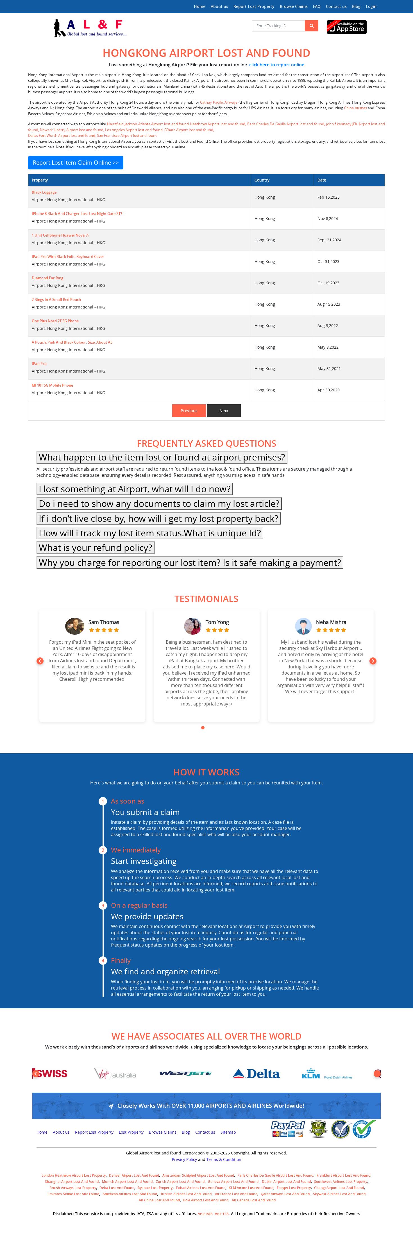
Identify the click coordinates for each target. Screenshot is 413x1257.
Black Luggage (44, 192)
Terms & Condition (223, 1159)
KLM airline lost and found (251, 1187)
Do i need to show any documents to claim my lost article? (159, 503)
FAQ (317, 6)
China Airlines (355, 108)
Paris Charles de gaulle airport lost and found (275, 1175)
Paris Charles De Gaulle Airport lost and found (285, 124)
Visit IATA (205, 1213)
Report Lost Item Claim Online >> (76, 162)
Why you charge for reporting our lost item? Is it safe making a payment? (190, 562)
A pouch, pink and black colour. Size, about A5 (72, 342)
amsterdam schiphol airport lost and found (198, 1175)
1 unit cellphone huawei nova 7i (60, 235)
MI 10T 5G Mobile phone (52, 385)
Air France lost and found (236, 1194)
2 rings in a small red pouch (56, 299)
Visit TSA (222, 1213)
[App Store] (351, 27)
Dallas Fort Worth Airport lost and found (61, 135)
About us (219, 6)
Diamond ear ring (47, 278)
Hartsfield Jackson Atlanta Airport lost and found (148, 124)
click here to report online (276, 65)
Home (199, 6)
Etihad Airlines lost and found (200, 1187)
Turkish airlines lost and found (186, 1194)
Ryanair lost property (155, 1187)
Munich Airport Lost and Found (127, 1181)
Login (371, 6)
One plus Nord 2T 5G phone (55, 321)
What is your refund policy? (95, 547)
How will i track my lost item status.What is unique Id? (150, 533)
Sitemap (228, 1132)
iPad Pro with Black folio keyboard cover (68, 256)
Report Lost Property (253, 6)
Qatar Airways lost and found (285, 1194)
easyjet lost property (294, 1187)
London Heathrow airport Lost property (74, 1175)
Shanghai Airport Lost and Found (72, 1181)
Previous (189, 410)
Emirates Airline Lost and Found (73, 1194)
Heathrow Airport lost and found (217, 124)
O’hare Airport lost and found (188, 130)
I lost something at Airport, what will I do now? (135, 489)
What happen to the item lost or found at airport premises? (162, 457)
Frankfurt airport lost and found (343, 1175)
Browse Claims (294, 6)
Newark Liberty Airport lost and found (71, 130)
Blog (356, 6)
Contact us (336, 6)
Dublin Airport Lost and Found (286, 1181)
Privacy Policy (184, 1159)
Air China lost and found (159, 1200)
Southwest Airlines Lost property (340, 1181)
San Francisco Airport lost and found (127, 135)
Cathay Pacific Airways (218, 102)
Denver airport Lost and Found (134, 1175)
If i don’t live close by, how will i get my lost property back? (158, 518)
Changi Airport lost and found (339, 1187)
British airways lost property (72, 1187)
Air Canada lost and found (254, 1200)
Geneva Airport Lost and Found (233, 1181)
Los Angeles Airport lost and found (134, 130)
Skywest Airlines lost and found (339, 1194)
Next (224, 410)
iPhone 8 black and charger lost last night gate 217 (77, 213)
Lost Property (131, 1132)
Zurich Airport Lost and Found (180, 1181)
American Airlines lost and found (130, 1194)
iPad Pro (39, 363)
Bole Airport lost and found (205, 1200)
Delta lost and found (116, 1187)
